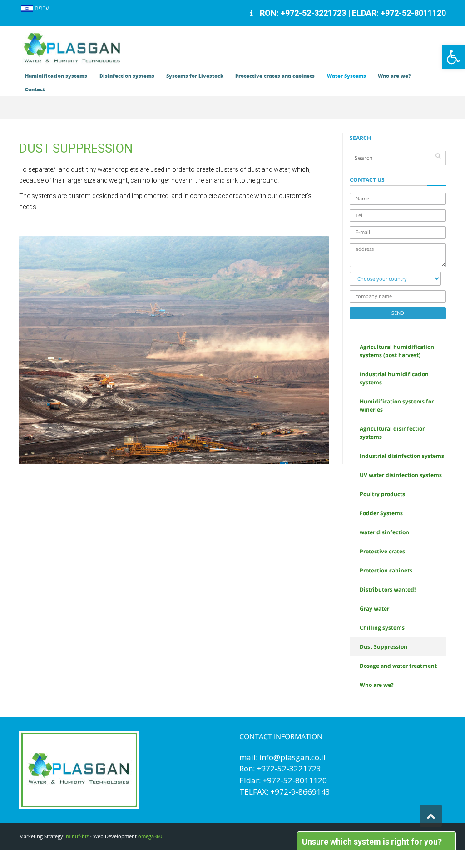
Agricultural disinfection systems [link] (393, 433)
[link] (453, 57)
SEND (397, 312)
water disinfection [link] (384, 532)
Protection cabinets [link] (386, 570)
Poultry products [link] (382, 494)
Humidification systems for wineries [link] (397, 405)
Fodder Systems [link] (381, 513)
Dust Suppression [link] (383, 647)
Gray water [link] (374, 608)
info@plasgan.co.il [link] (292, 757)
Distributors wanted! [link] (388, 589)
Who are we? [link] (377, 685)
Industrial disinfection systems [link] (402, 456)
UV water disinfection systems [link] (401, 475)
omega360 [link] (150, 836)
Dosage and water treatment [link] (398, 666)
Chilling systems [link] (382, 627)
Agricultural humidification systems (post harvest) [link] (397, 351)
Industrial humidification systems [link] (394, 378)
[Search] (438, 156)
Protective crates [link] (382, 551)
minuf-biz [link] (77, 836)
